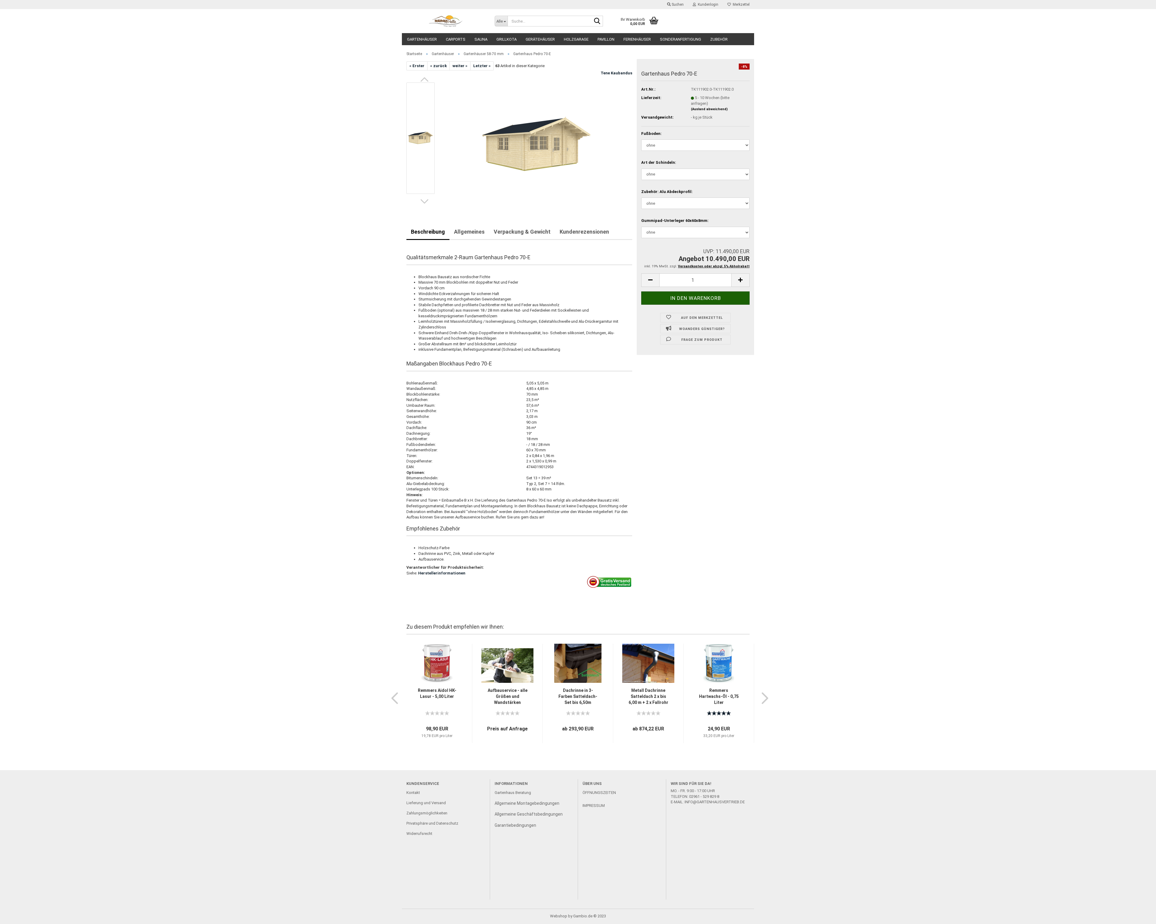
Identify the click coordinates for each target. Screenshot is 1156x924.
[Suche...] (597, 21)
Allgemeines (469, 232)
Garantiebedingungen (515, 825)
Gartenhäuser (422, 39)
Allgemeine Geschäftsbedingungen (529, 814)
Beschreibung (428, 232)
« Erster (416, 66)
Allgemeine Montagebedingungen (527, 803)
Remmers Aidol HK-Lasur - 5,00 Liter (437, 693)
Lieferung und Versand (426, 803)
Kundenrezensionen (584, 232)
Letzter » (482, 66)
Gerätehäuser (540, 39)
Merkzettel (740, 4)
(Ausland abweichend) (709, 109)
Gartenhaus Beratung (513, 792)
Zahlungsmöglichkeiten (426, 813)
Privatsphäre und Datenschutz (432, 823)
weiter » (460, 66)
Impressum (594, 805)
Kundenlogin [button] (707, 4)
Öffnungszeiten (599, 792)
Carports (455, 39)
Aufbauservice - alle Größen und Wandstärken (507, 696)
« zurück (438, 66)
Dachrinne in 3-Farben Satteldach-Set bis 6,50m (577, 696)
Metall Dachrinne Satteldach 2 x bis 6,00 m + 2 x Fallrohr (648, 696)
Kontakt (413, 792)
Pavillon (606, 39)
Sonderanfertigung (680, 39)
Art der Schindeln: (658, 162)
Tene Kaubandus (616, 73)
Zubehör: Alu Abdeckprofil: (667, 191)
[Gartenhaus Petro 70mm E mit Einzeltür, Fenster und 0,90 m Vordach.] (536, 138)
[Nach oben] (1139, 914)
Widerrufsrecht (419, 833)
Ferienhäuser (637, 39)
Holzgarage (576, 39)
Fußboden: (651, 133)
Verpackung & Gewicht (522, 232)
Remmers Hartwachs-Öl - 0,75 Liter (719, 696)
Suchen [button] (677, 4)
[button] (424, 79)
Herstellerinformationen (441, 573)
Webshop (558, 916)
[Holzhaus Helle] (446, 21)
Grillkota (506, 39)
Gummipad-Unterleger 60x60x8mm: (675, 220)
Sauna (480, 39)
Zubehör (719, 39)
